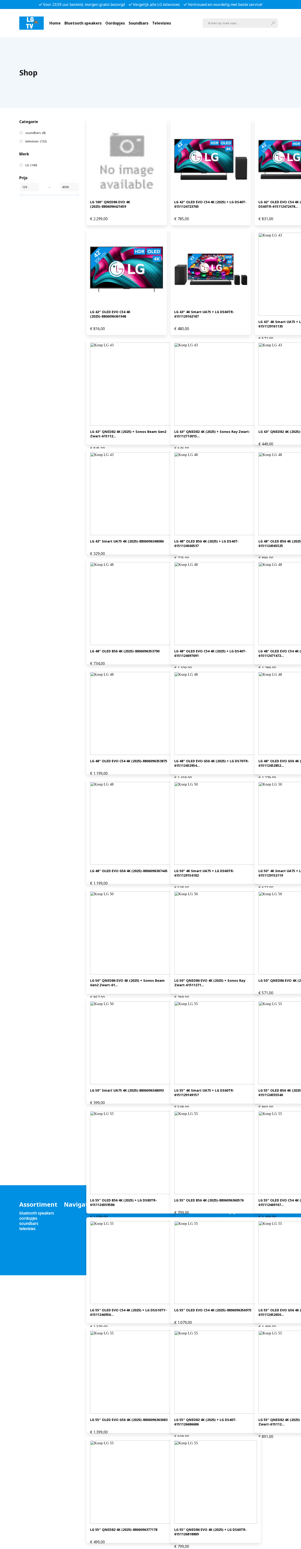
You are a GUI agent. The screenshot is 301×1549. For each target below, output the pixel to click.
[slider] (21, 195)
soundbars (35, 133)
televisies (36, 141)
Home (55, 23)
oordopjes (28, 1218)
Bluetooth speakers (83, 23)
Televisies (161, 23)
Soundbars (138, 23)
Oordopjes (115, 23)
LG (31, 165)
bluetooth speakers (36, 1213)
